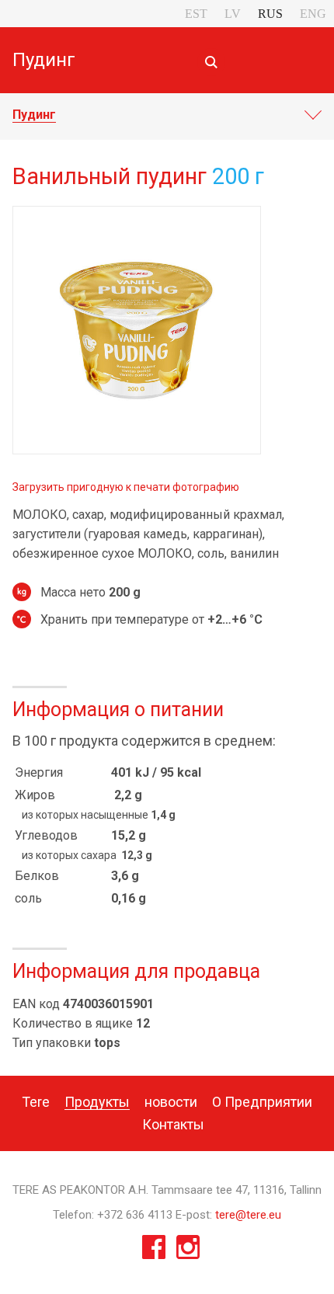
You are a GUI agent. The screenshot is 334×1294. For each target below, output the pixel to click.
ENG (313, 13)
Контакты (173, 1124)
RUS (270, 13)
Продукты (97, 1102)
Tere (36, 1102)
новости (170, 1102)
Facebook (153, 1251)
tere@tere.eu (248, 1215)
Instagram (188, 1251)
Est (196, 13)
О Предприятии (262, 1102)
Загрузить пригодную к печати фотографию (125, 487)
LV (232, 13)
